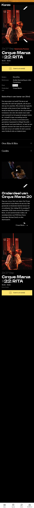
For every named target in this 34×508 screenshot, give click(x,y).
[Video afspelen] (17, 170)
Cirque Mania (17, 88)
